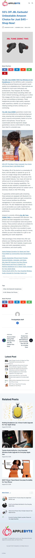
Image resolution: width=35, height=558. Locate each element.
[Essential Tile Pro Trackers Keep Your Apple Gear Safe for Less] (4, 498)
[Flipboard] (4, 73)
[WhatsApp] (29, 69)
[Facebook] (4, 69)
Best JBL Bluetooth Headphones (12, 289)
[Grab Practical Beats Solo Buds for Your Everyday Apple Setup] (4, 505)
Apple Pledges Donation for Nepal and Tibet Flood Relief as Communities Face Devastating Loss (16, 254)
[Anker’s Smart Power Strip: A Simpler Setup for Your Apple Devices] (4, 511)
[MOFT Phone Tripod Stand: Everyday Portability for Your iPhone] (17, 468)
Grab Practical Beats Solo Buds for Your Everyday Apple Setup (20, 505)
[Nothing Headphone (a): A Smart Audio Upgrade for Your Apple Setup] (17, 411)
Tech (29, 27)
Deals (26, 27)
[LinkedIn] (17, 69)
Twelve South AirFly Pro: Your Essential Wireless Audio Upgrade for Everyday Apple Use (19, 377)
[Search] (32, 3)
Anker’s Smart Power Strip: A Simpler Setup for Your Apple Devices (21, 511)
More (4, 553)
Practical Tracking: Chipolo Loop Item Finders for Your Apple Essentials (20, 518)
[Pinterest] (11, 69)
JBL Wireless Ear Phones (10, 292)
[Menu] (29, 3)
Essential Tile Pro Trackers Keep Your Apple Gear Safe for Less (20, 498)
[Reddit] (23, 69)
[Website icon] (17, 323)
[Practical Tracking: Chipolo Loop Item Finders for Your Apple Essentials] (4, 518)
